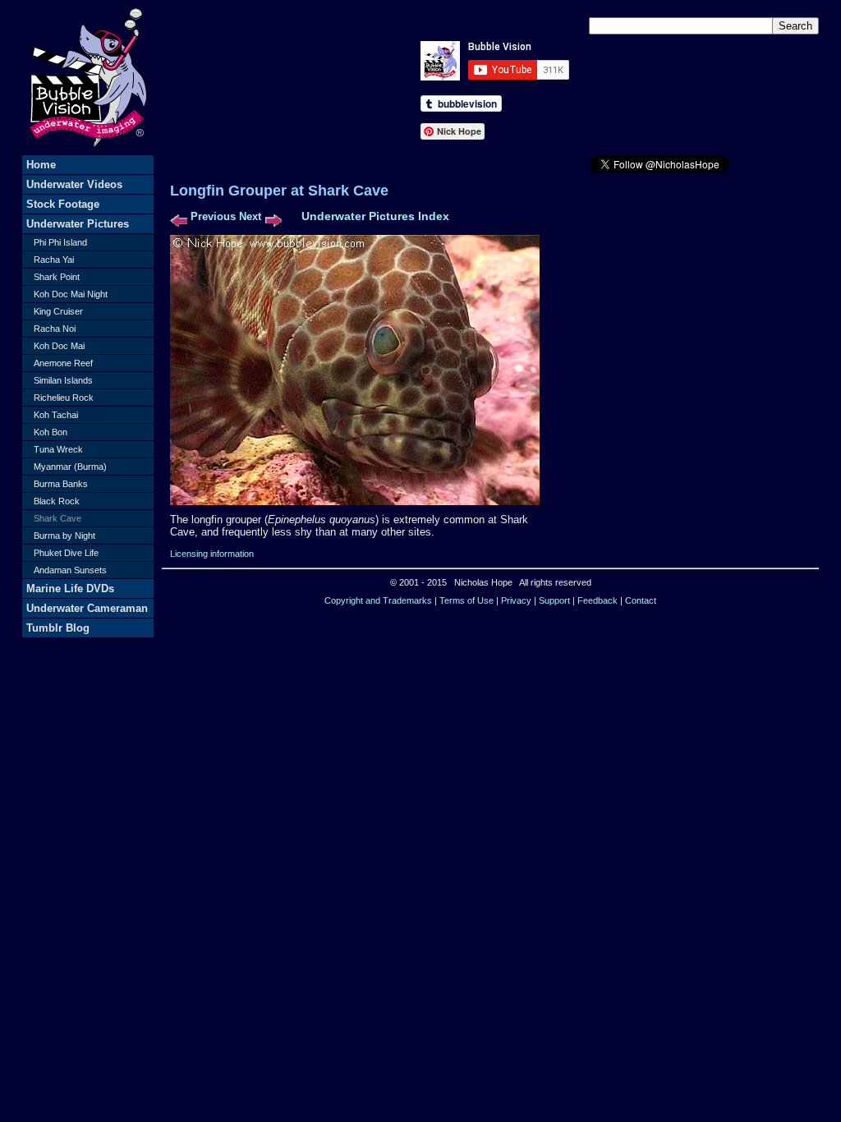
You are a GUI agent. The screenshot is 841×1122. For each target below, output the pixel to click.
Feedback (597, 600)
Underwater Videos (74, 184)
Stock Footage (62, 204)
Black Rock (57, 501)
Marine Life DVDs (70, 588)
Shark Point (57, 277)
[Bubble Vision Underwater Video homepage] (88, 151)
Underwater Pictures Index (375, 216)
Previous (213, 216)
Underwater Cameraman (87, 608)
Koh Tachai (56, 415)
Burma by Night (64, 535)
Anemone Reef (63, 363)
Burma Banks (61, 484)
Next (250, 216)
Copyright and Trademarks (378, 600)
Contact (640, 600)
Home (41, 165)
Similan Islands (63, 380)
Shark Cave (57, 518)
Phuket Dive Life (66, 553)
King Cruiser (58, 311)
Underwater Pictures (77, 224)
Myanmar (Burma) (70, 466)
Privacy (516, 600)
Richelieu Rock (64, 397)
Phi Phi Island (60, 242)
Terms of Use (466, 600)
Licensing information (212, 554)
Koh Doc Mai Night (71, 294)
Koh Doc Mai (59, 346)
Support (554, 600)
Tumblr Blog (58, 628)
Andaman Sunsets (70, 570)
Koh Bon (50, 432)
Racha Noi (55, 328)
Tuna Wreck (58, 449)
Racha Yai (54, 259)
